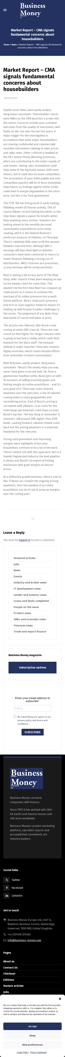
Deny (33, 1035)
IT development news (27, 588)
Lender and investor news (30, 594)
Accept (32, 1026)
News (14, 44)
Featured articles (25, 558)
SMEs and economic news (30, 619)
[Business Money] (32, 10)
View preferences (32, 1044)
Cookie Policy (23, 1052)
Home (6, 44)
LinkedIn (17, 895)
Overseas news (23, 625)
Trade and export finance (30, 631)
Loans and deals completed (31, 601)
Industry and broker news (30, 582)
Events (18, 576)
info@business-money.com (24, 940)
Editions (8, 979)
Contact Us (10, 967)
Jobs (16, 564)
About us (8, 961)
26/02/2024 (11, 98)
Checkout (9, 973)
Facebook (17, 887)
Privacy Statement (38, 1052)
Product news (22, 613)
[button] (60, 998)
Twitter (16, 880)
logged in (24, 540)
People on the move (26, 607)
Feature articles (13, 985)
